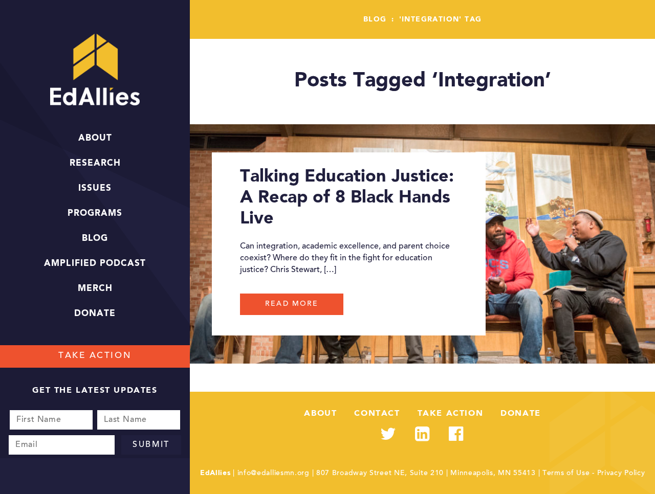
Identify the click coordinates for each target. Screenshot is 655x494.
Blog (95, 238)
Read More (291, 304)
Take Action (95, 356)
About (95, 138)
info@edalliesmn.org (273, 473)
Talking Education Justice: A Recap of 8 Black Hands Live (347, 198)
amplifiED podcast (94, 263)
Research (95, 163)
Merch (95, 288)
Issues (95, 188)
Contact (377, 414)
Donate (95, 313)
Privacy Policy (621, 473)
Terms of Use (566, 473)
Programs (95, 213)
